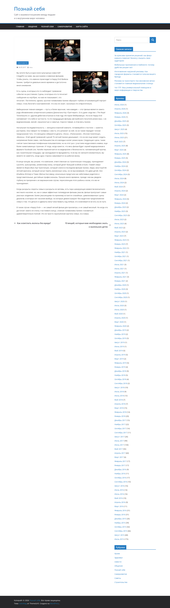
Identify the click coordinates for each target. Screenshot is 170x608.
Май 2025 (118, 141)
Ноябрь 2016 (119, 473)
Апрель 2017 (119, 453)
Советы (117, 578)
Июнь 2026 (119, 104)
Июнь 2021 (119, 268)
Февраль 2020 (120, 326)
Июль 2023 (119, 219)
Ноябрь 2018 (119, 375)
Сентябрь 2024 (120, 174)
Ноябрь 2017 (119, 424)
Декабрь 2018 (120, 371)
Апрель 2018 (119, 404)
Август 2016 (119, 486)
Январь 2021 (119, 281)
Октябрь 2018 (120, 379)
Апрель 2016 (119, 502)
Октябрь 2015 (120, 527)
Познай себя (29, 8)
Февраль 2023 (120, 240)
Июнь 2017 (119, 445)
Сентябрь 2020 (120, 297)
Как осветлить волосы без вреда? (34, 223)
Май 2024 (118, 186)
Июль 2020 (119, 305)
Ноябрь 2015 (119, 523)
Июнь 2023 (119, 223)
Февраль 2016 (120, 510)
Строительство (120, 582)
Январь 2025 (119, 158)
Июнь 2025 (119, 137)
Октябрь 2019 (120, 338)
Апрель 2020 (119, 318)
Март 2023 (119, 236)
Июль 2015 (119, 539)
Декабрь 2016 (120, 469)
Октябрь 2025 (120, 125)
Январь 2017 (119, 465)
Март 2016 (119, 506)
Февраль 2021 (120, 277)
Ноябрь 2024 (119, 166)
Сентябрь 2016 (120, 482)
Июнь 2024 (119, 182)
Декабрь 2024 (120, 162)
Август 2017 (119, 436)
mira (30, 67)
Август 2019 (119, 342)
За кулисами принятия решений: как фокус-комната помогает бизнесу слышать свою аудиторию (133, 58)
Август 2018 (119, 387)
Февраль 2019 (120, 363)
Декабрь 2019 (120, 330)
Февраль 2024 (120, 199)
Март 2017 (119, 457)
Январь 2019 (119, 367)
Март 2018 (119, 408)
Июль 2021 (119, 264)
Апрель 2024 (119, 191)
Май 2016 (118, 498)
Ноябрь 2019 (119, 334)
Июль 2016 (119, 490)
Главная (20, 26)
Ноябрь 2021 (119, 252)
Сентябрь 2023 (120, 215)
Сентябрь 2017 (120, 432)
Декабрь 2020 (120, 285)
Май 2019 (118, 350)
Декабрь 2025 (120, 121)
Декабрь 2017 (120, 420)
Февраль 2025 (120, 154)
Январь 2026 (119, 117)
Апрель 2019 (119, 354)
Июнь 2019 (119, 346)
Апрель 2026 (119, 109)
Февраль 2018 (120, 412)
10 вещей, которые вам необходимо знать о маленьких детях (86, 225)
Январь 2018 (119, 416)
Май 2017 (118, 449)
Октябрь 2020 (120, 293)
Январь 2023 (119, 244)
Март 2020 (119, 322)
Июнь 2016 (119, 494)
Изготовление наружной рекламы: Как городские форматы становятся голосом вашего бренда (135, 74)
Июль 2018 (119, 391)
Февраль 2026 (120, 113)
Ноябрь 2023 (119, 211)
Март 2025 (119, 150)
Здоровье (118, 557)
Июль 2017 (119, 441)
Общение (32, 26)
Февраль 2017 (120, 461)
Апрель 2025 (119, 145)
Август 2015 (119, 535)
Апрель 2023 (119, 232)
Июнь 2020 (119, 309)
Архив (117, 553)
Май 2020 (118, 314)
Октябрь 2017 (120, 428)
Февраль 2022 (120, 248)
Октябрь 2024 (120, 170)
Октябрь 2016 (120, 477)
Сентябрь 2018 (120, 383)
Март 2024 (119, 195)
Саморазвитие (65, 26)
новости (117, 562)
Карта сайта (82, 26)
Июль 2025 (119, 133)
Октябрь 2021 (120, 256)
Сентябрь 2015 (120, 531)
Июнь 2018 (119, 395)
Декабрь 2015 (120, 518)
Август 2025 (119, 129)
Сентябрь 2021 (120, 260)
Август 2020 (119, 301)
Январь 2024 (119, 203)
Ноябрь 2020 (119, 289)
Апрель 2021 (119, 273)
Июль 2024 (119, 178)
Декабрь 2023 (120, 207)
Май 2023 (118, 227)
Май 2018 (118, 400)
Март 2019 (119, 359)
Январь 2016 (119, 514)
